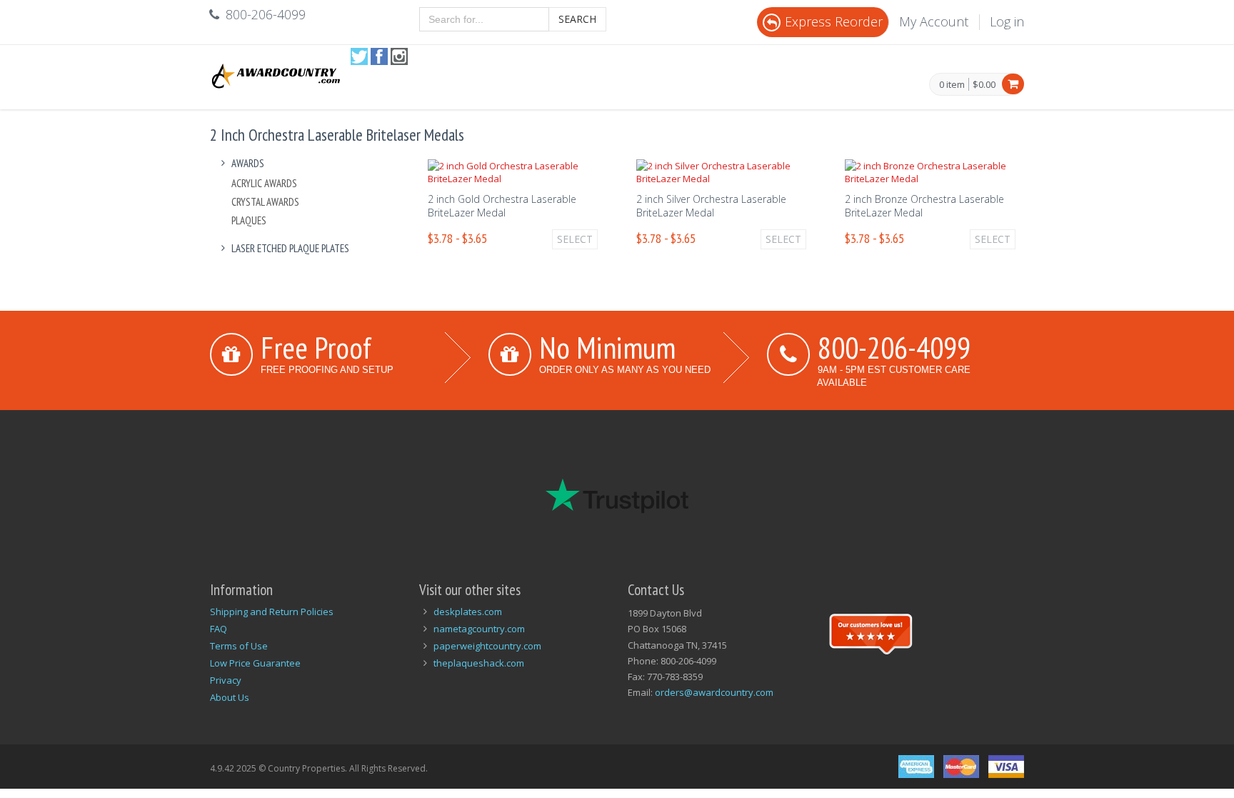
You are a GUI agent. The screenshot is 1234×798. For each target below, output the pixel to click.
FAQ (218, 628)
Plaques (248, 220)
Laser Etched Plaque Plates (290, 248)
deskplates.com (467, 611)
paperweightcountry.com (487, 645)
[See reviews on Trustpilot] (870, 632)
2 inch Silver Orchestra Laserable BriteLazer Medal (711, 205)
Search (577, 19)
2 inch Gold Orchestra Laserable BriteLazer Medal (502, 205)
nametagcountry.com (479, 628)
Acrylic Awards (264, 183)
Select (575, 239)
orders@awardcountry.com (714, 692)
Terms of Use (239, 645)
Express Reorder (834, 21)
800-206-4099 (894, 347)
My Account (933, 21)
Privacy (225, 680)
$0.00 (984, 84)
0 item (952, 85)
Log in (1007, 21)
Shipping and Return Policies (271, 611)
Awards (247, 163)
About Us (229, 697)
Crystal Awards (265, 202)
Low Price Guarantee (255, 663)
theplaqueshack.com (478, 663)
